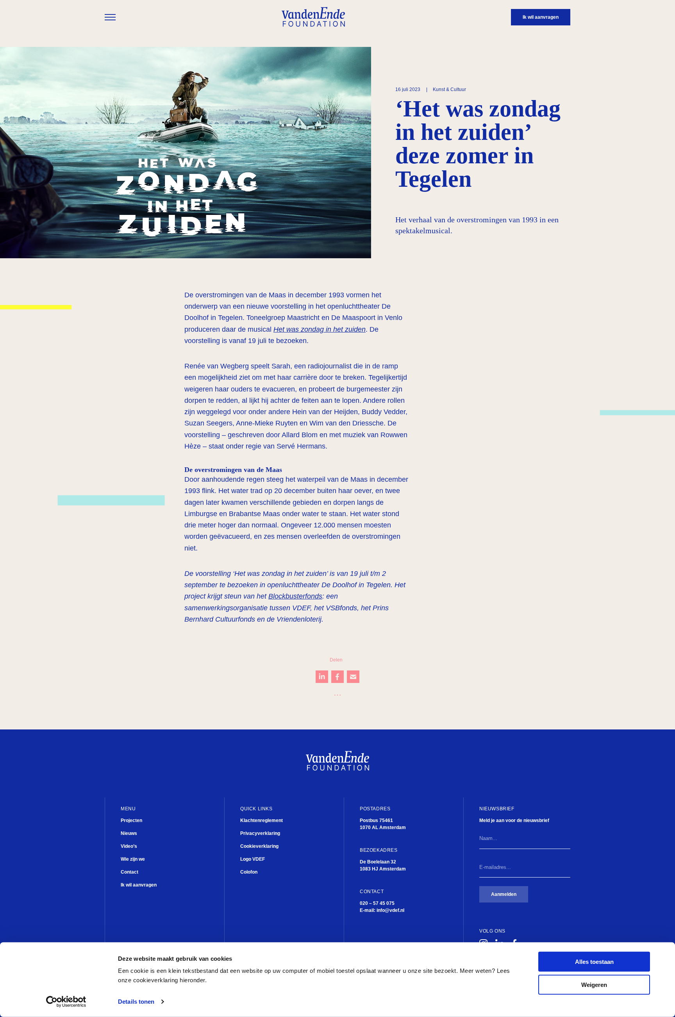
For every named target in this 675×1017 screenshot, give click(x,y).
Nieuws (129, 833)
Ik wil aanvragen (139, 885)
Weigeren (594, 984)
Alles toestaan (594, 961)
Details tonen (136, 1001)
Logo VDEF (252, 859)
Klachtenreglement (261, 820)
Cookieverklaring (259, 846)
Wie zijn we (133, 859)
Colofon (248, 872)
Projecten (131, 820)
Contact (129, 872)
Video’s (129, 846)
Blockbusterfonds (295, 596)
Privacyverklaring (260, 833)
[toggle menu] (110, 17)
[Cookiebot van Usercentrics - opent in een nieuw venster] (66, 1002)
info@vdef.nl (390, 910)
